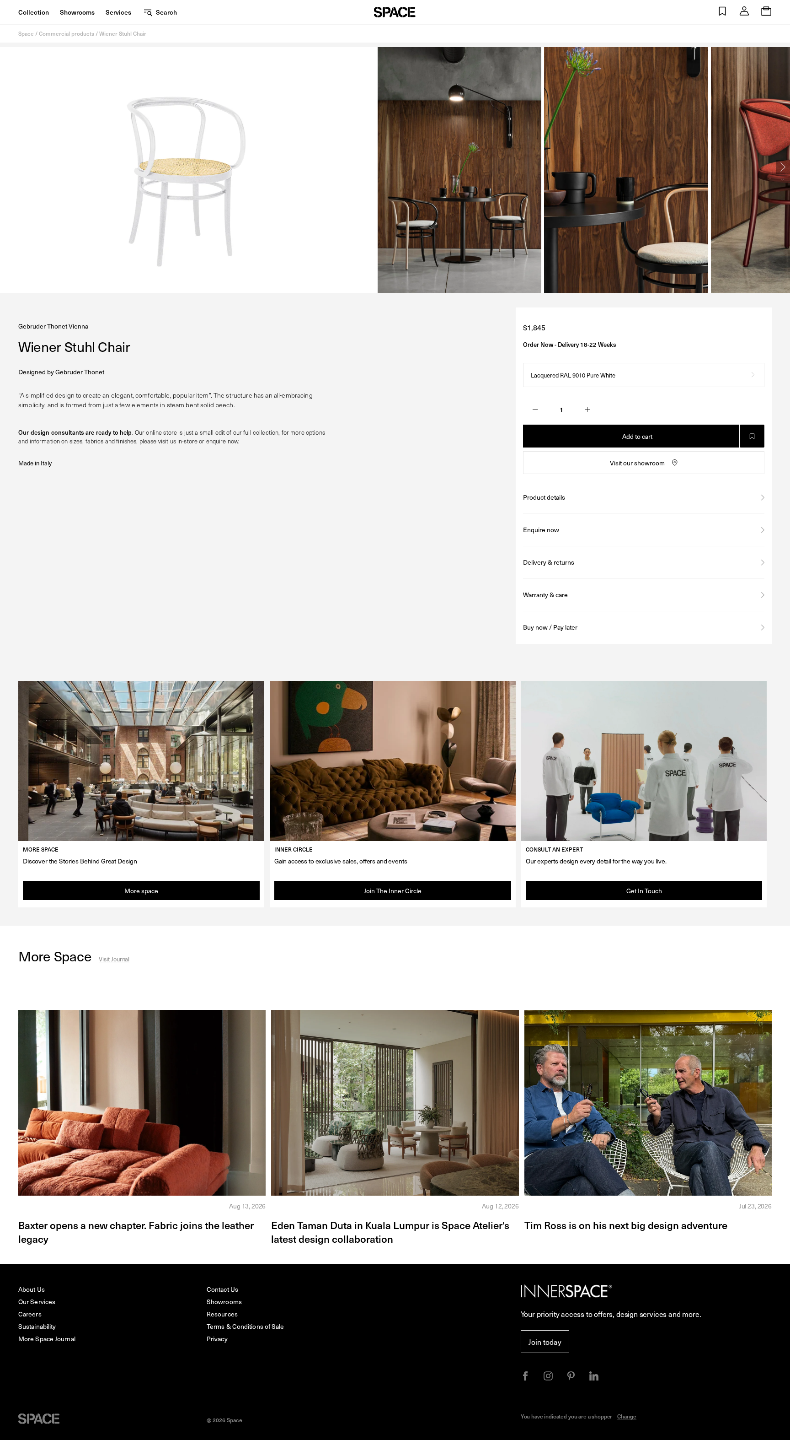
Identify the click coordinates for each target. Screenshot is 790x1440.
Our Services (36, 1301)
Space (26, 33)
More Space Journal (46, 1338)
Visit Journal (114, 959)
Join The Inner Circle (393, 890)
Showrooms (77, 12)
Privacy (217, 1338)
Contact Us (222, 1289)
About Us (31, 1289)
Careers (30, 1314)
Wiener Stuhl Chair (122, 33)
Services (118, 12)
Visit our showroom (637, 463)
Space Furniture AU (395, 12)
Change (626, 1416)
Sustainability (37, 1326)
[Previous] (7, 167)
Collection (33, 12)
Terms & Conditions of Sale (245, 1326)
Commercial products (66, 33)
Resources (222, 1314)
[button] (722, 12)
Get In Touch (644, 890)
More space (141, 890)
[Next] (783, 167)
